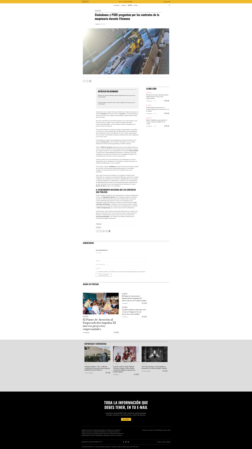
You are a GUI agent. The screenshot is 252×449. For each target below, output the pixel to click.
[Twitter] (165, 100)
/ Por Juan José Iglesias (146, 371)
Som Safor (107, 435)
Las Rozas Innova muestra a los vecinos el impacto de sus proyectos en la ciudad (116, 103)
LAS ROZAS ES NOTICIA (88, 446)
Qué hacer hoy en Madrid (113, 430)
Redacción (98, 24)
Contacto (151, 430)
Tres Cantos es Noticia (116, 433)
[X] (87, 81)
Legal (163, 442)
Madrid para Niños (99, 430)
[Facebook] (84, 81)
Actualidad (98, 10)
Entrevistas (87, 364)
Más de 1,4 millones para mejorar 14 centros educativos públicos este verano (156, 122)
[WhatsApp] (103, 231)
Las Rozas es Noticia (113, 432)
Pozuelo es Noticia (87, 433)
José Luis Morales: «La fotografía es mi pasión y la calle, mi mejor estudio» (154, 367)
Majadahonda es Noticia (101, 433)
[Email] (106, 231)
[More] (90, 81)
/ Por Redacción (149, 113)
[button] (169, 5)
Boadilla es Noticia (87, 432)
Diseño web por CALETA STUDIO (130, 446)
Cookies (159, 442)
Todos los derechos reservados (102, 446)
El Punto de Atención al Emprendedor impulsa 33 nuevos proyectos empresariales (116, 96)
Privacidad (167, 442)
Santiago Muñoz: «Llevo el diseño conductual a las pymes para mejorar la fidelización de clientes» (97, 368)
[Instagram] (126, 442)
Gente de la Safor (116, 435)
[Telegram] (109, 231)
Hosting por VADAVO (116, 446)
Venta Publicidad (158, 430)
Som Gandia (99, 435)
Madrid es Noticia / (87, 430)
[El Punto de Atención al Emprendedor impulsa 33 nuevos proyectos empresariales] (101, 303)
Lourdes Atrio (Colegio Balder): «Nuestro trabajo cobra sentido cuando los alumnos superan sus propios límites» (124, 369)
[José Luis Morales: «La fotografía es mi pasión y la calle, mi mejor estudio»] (155, 354)
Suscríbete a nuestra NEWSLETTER (92, 442)
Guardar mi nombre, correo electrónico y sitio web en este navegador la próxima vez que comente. (121, 271)
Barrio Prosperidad (100, 432)
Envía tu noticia (166, 430)
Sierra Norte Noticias (88, 435)
